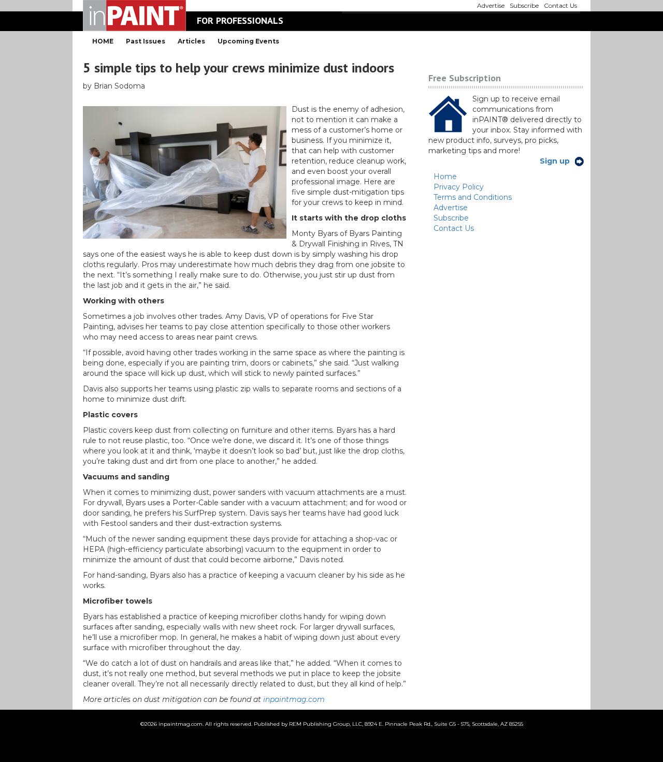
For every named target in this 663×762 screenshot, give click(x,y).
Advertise (451, 207)
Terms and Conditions (473, 197)
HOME (102, 41)
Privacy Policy (459, 187)
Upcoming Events (248, 41)
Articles (191, 41)
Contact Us (454, 228)
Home (445, 176)
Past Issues (145, 41)
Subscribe (451, 218)
